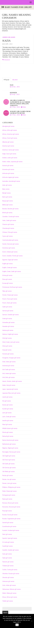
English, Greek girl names (9, 267)
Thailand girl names (8, 565)
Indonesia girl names (8, 365)
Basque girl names (7, 201)
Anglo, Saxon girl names (9, 154)
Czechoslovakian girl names (10, 240)
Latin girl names (7, 412)
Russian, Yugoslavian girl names (11, 518)
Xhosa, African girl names (9, 597)
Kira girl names (6, 401)
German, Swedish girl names (10, 314)
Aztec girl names (7, 185)
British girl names (7, 212)
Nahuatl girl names (7, 436)
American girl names (8, 146)
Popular (7, 79)
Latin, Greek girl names (9, 416)
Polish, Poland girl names (9, 491)
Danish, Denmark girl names (10, 244)
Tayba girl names (7, 558)
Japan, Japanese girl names (10, 389)
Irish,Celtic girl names (8, 377)
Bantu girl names (7, 197)
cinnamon (7, 60)
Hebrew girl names (8, 37)
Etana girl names (7, 279)
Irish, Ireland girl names (9, 373)
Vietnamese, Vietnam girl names (11, 589)
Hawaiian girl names (8, 326)
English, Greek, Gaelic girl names (11, 271)
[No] (32, 621)
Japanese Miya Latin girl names (11, 393)
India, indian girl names (9, 361)
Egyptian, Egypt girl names (10, 259)
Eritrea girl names (7, 275)
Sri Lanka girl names (8, 542)
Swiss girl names (7, 554)
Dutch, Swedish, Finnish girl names (12, 256)
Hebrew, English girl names (10, 334)
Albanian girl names (8, 142)
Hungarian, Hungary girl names (11, 358)
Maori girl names (7, 424)
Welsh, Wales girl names (9, 593)
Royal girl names (7, 511)
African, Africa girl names (9, 130)
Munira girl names (7, 432)
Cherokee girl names (8, 228)
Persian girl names (7, 475)
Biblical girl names (7, 205)
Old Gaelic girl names (8, 463)
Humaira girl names (8, 354)
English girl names (7, 263)
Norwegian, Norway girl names (11, 452)
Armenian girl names (8, 169)
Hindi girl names (7, 338)
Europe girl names (7, 283)
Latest (16, 79)
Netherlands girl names (9, 444)
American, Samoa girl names (10, 150)
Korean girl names (7, 405)
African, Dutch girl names (9, 138)
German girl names (7, 310)
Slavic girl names (7, 534)
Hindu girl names (7, 346)
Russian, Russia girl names (9, 514)
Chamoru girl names (8, 224)
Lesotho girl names (7, 420)
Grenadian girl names (8, 322)
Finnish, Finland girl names (10, 295)
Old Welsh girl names (8, 471)
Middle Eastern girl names (9, 428)
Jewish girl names (7, 397)
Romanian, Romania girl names (11, 507)
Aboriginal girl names (8, 126)
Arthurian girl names (8, 173)
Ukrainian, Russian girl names (10, 573)
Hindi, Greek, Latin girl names (10, 342)
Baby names (5, 189)
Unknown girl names (8, 581)
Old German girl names (9, 467)
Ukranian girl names (8, 577)
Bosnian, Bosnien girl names (10, 208)
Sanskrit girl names (7, 522)
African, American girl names (10, 134)
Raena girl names (7, 499)
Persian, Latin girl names (9, 483)
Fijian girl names (7, 291)
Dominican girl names (8, 248)
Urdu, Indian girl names (9, 585)
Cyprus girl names (7, 236)
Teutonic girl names (8, 562)
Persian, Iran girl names (9, 479)
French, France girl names (9, 299)
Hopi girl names (6, 350)
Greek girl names (7, 318)
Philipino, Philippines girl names (11, 487)
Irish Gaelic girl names (8, 369)
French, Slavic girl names (9, 303)
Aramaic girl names (7, 165)
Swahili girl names (7, 546)
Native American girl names (10, 440)
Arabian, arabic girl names (9, 157)
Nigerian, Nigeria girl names (10, 448)
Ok (17, 625)
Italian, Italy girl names (8, 385)
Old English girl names (8, 456)
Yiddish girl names (7, 601)
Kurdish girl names (7, 409)
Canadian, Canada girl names (10, 216)
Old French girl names (8, 460)
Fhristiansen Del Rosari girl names (12, 287)
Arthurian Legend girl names (10, 177)
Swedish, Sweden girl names (10, 550)
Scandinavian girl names (9, 526)
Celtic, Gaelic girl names (9, 220)
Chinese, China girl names (9, 232)
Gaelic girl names (7, 307)
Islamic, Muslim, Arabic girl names (12, 381)
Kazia (6, 40)
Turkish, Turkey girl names (9, 569)
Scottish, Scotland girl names (10, 530)
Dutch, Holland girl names (9, 252)
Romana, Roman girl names (10, 503)
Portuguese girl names (8, 495)
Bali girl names (6, 193)
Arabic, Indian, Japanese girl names (12, 161)
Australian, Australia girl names (11, 181)
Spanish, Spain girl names (9, 538)
